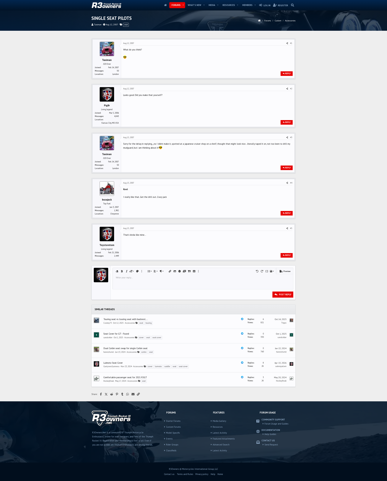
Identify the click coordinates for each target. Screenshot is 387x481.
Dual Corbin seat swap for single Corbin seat (125, 348)
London (115, 74)
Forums (176, 5)
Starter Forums (173, 421)
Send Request (271, 444)
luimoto (158, 366)
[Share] (287, 43)
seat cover (156, 337)
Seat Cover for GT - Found (116, 333)
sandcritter (107, 337)
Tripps (283, 323)
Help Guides (270, 434)
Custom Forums (173, 426)
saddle (167, 366)
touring (149, 323)
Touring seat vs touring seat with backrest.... (125, 319)
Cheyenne (114, 213)
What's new (194, 5)
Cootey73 (107, 323)
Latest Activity (220, 432)
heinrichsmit (108, 352)
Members (247, 5)
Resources (229, 5)
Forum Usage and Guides (276, 423)
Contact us (169, 474)
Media (212, 5)
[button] (183, 5)
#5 (291, 228)
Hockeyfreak (108, 381)
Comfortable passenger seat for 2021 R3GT (125, 377)
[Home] (259, 20)
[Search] (292, 5)
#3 (291, 137)
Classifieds (171, 450)
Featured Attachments (224, 438)
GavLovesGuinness (111, 366)
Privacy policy (201, 474)
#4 (291, 183)
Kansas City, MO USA (110, 123)
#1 (291, 43)
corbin (143, 352)
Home (165, 5)
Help (213, 474)
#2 (291, 88)
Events (169, 438)
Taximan (97, 24)
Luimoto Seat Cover (113, 362)
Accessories (130, 323)
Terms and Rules (185, 474)
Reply (288, 73)
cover (141, 337)
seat (126, 24)
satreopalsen (280, 366)
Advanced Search (221, 444)
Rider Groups (172, 444)
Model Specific (173, 432)
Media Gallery (219, 421)
